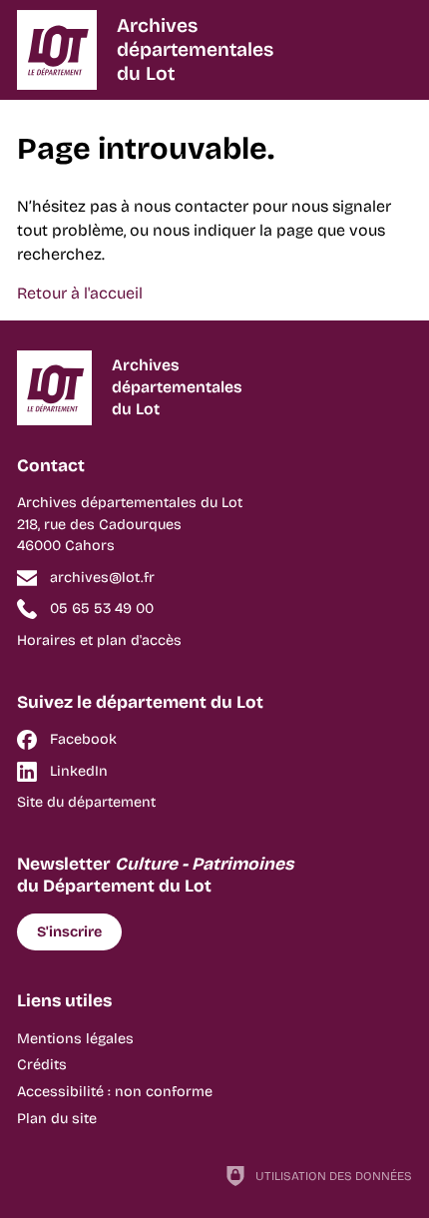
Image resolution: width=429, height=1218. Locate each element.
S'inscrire (69, 931)
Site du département (86, 802)
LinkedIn (79, 771)
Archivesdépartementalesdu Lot (195, 49)
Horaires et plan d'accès (99, 640)
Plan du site (57, 1118)
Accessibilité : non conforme (115, 1091)
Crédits (42, 1064)
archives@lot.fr (102, 577)
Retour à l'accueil (80, 293)
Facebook (83, 739)
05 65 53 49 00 (102, 608)
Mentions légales (75, 1038)
